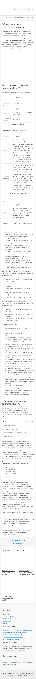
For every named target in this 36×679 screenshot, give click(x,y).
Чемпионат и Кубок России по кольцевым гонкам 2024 (26, 573)
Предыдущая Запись (18, 540)
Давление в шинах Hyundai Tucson (13, 637)
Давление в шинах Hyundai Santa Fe (13, 634)
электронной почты (16, 662)
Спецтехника (7, 621)
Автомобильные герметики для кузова (8, 572)
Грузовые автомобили (9, 616)
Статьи (5, 623)
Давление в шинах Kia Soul (11, 639)
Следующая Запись (18, 543)
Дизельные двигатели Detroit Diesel (8, 598)
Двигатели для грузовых (10, 618)
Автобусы (6, 614)
